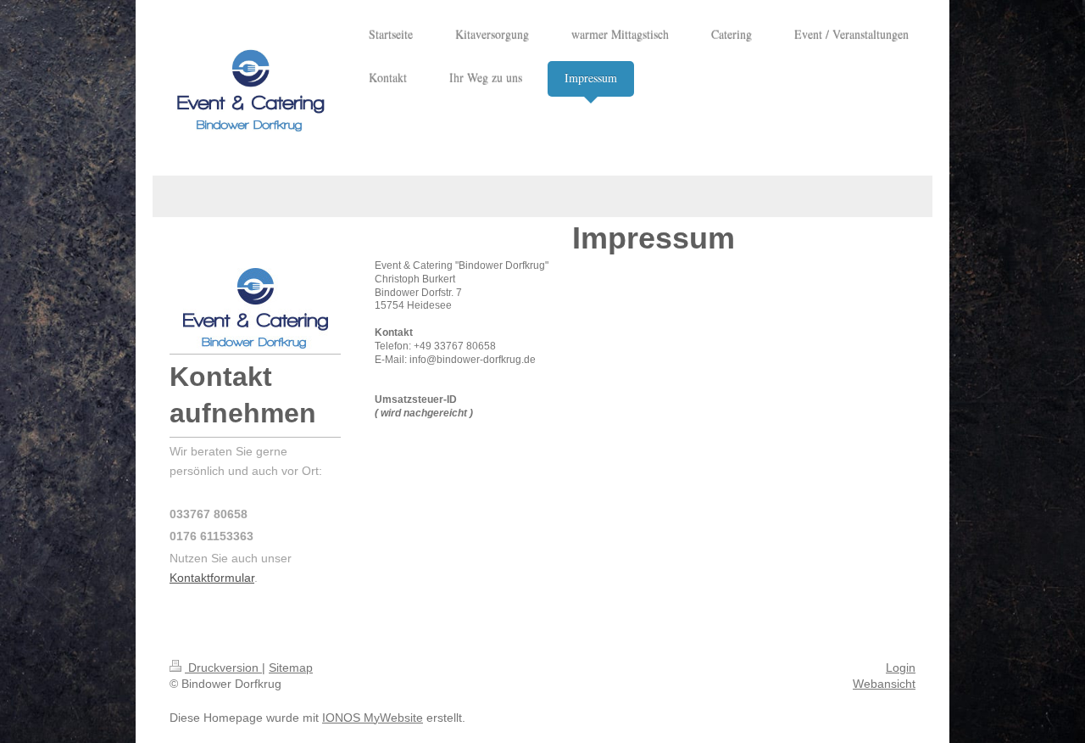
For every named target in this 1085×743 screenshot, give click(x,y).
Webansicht (884, 683)
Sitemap (291, 667)
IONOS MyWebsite (372, 717)
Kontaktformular (212, 577)
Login (900, 667)
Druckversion (223, 667)
